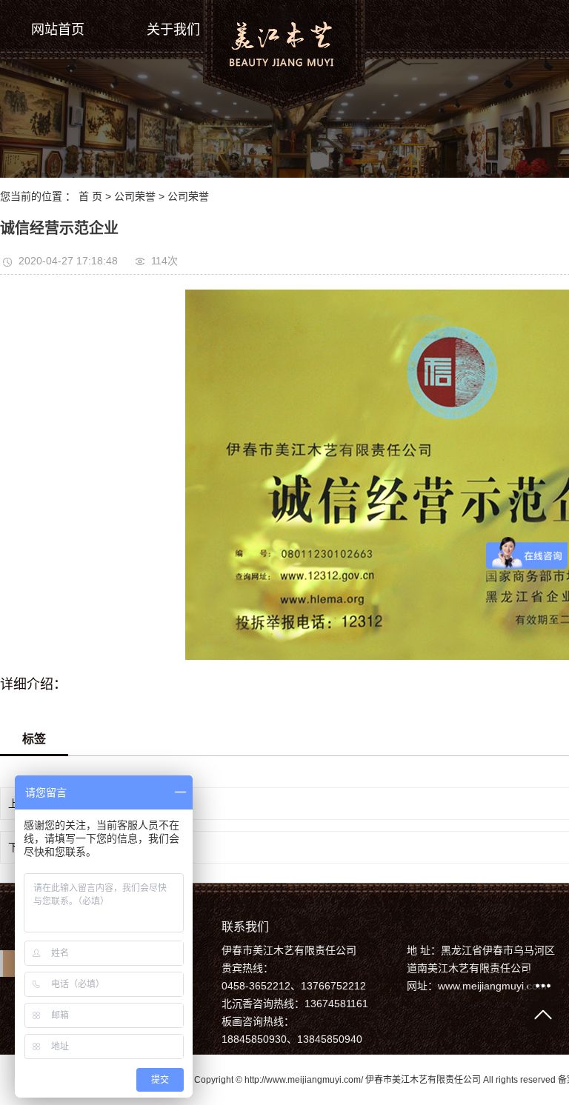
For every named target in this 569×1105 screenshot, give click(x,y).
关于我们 (173, 29)
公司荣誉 (135, 196)
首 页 (90, 196)
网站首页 (57, 29)
